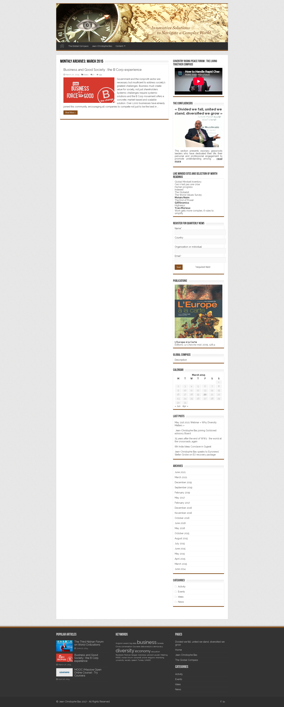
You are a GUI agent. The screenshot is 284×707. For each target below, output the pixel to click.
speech (134, 660)
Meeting (164, 655)
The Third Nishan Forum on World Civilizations (89, 643)
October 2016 (182, 518)
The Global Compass (78, 46)
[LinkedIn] (224, 702)
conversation (126, 647)
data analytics (147, 647)
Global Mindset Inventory (188, 181)
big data (132, 643)
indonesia (142, 655)
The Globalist (182, 192)
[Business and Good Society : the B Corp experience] (64, 658)
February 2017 (182, 502)
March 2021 (181, 477)
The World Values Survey (188, 195)
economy (143, 651)
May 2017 (180, 497)
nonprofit (137, 658)
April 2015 (180, 558)
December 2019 (183, 482)
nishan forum (127, 658)
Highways (180, 205)
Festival (127, 655)
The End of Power (184, 200)
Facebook (120, 655)
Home (62, 45)
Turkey (141, 660)
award (126, 643)
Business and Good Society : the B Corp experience (102, 70)
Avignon (119, 643)
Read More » (70, 112)
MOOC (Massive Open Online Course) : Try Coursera (87, 672)
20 (205, 394)
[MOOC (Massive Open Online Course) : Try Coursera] (64, 672)
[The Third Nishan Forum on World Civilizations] (64, 645)
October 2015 (182, 533)
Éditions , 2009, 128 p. (195, 343)
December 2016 (183, 508)
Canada (160, 643)
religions (151, 658)
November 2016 (183, 513)
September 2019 (183, 487)
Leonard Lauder (153, 655)
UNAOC (147, 660)
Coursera (136, 647)
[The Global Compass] (142, 23)
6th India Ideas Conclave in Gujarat (193, 446)
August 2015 (181, 538)
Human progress (184, 187)
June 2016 (180, 523)
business (146, 642)
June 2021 (180, 472)
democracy (158, 647)
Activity (182, 586)
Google (134, 655)
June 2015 (180, 548)
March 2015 (181, 564)
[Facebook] (221, 702)
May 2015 (180, 553)
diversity (125, 650)
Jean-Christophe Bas (102, 46)
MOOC (118, 658)
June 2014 (180, 569)
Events (181, 591)
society (128, 660)
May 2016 (180, 528)
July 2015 (180, 543)
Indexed (179, 189)
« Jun (177, 406)
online (144, 658)
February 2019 (182, 492)
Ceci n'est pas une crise (187, 184)
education (155, 652)
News (181, 602)
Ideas (86, 74)
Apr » (185, 406)
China (118, 647)
